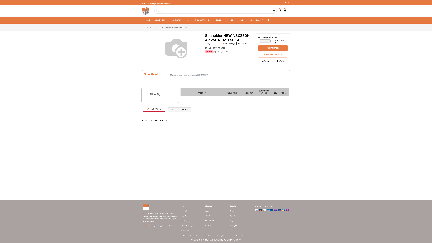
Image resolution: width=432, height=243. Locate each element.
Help (182, 206)
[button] (268, 20)
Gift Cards (184, 211)
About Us (183, 236)
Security (233, 206)
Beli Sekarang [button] (273, 54)
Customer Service (207, 236)
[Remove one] (261, 41)
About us (208, 206)
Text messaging (235, 216)
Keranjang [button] (273, 48)
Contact (208, 226)
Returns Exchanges (187, 226)
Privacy (232, 211)
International (184, 231)
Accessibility (234, 236)
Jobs (207, 211)
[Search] (216, 84)
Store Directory (247, 236)
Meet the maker (211, 221)
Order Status (184, 216)
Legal (232, 221)
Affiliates (208, 216)
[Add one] (269, 41)
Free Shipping (185, 221)
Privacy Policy (221, 236)
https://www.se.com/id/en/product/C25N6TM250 (189, 75)
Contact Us (193, 236)
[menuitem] (147, 20)
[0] (280, 10)
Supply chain (234, 226)
